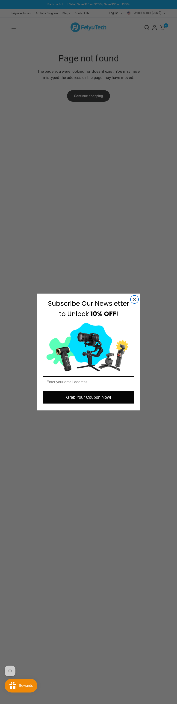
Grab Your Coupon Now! (88, 397)
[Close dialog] (134, 299)
